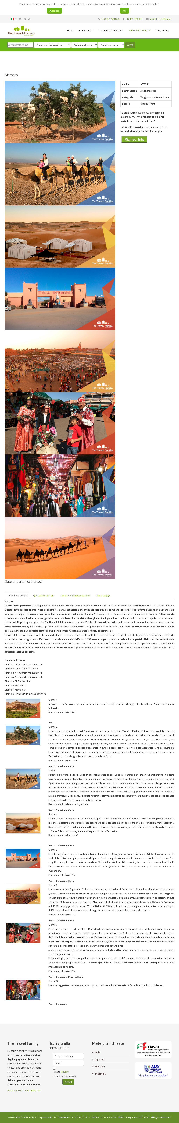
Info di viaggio (103, 595)
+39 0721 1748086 (110, 19)
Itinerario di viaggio (17, 595)
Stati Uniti (99, 1066)
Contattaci (162, 30)
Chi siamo (85, 30)
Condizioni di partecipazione (75, 595)
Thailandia (100, 1074)
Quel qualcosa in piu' (44, 595)
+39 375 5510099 (133, 19)
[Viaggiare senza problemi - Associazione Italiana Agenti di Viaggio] (153, 1070)
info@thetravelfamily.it (161, 19)
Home (70, 30)
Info (125, 10)
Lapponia (99, 1059)
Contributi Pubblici (32, 1090)
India (97, 1052)
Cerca (130, 45)
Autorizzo (54, 10)
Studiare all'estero (110, 30)
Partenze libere (138, 30)
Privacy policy (14, 1090)
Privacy (65, 1071)
